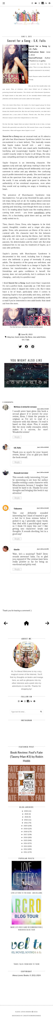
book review (19, 337)
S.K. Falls (25, 340)
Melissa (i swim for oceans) (25, 407)
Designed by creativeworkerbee (26, 1015)
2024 (27, 814)
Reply (17, 437)
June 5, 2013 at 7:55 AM (42, 409)
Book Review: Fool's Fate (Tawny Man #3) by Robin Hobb (26, 756)
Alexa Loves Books (23, 1011)
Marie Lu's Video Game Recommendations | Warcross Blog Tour (26, 928)
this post (39, 327)
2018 (26, 831)
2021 (26, 823)
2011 (26, 852)
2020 (26, 826)
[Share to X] (20, 346)
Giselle (17, 549)
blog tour (10, 337)
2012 (26, 849)
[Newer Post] (6, 623)
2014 (26, 843)
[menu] (4, 3)
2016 (26, 837)
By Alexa (28, 337)
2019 (26, 829)
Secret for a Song (37, 46)
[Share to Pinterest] (32, 346)
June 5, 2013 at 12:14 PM (42, 549)
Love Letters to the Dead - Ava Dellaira (26, 892)
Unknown (18, 509)
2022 (26, 820)
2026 (26, 811)
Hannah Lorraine (21, 473)
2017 (26, 834)
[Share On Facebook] (26, 346)
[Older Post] (47, 623)
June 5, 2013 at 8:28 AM (42, 447)
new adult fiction (39, 337)
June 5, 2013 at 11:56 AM (42, 508)
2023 (27, 817)
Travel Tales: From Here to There (27, 964)
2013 (26, 846)
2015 (26, 840)
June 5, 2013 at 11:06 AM (42, 472)
